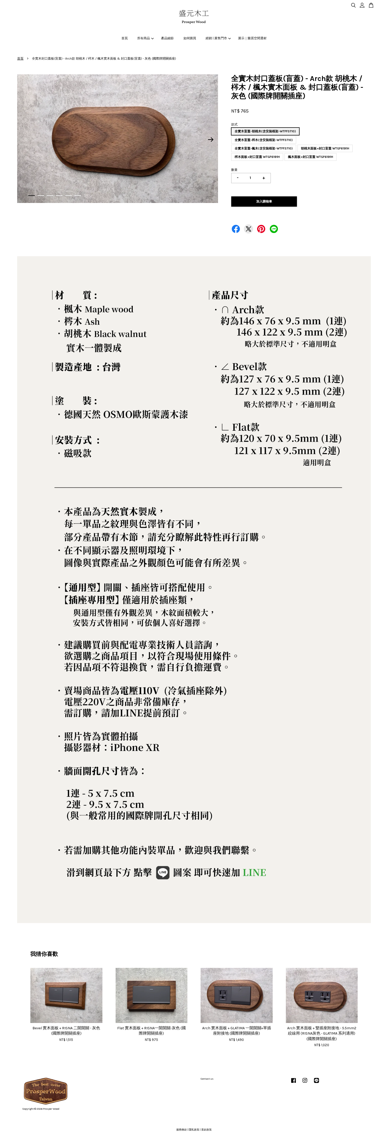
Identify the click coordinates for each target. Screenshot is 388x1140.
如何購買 (189, 38)
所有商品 (143, 38)
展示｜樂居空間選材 (252, 38)
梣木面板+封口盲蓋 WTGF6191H (257, 157)
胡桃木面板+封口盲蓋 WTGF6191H (325, 148)
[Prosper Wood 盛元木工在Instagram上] (305, 1083)
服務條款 (181, 1129)
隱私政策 (194, 1129)
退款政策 (206, 1129)
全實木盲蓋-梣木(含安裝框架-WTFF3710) (264, 140)
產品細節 (167, 38)
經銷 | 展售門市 (216, 38)
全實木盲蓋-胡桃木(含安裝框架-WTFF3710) (265, 131)
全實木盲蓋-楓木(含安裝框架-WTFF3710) (264, 148)
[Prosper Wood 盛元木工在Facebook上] (293, 1083)
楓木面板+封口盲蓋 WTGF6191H (310, 157)
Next (210, 139)
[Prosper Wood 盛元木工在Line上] (316, 1083)
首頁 (124, 38)
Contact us (207, 1078)
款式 (234, 124)
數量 (234, 170)
